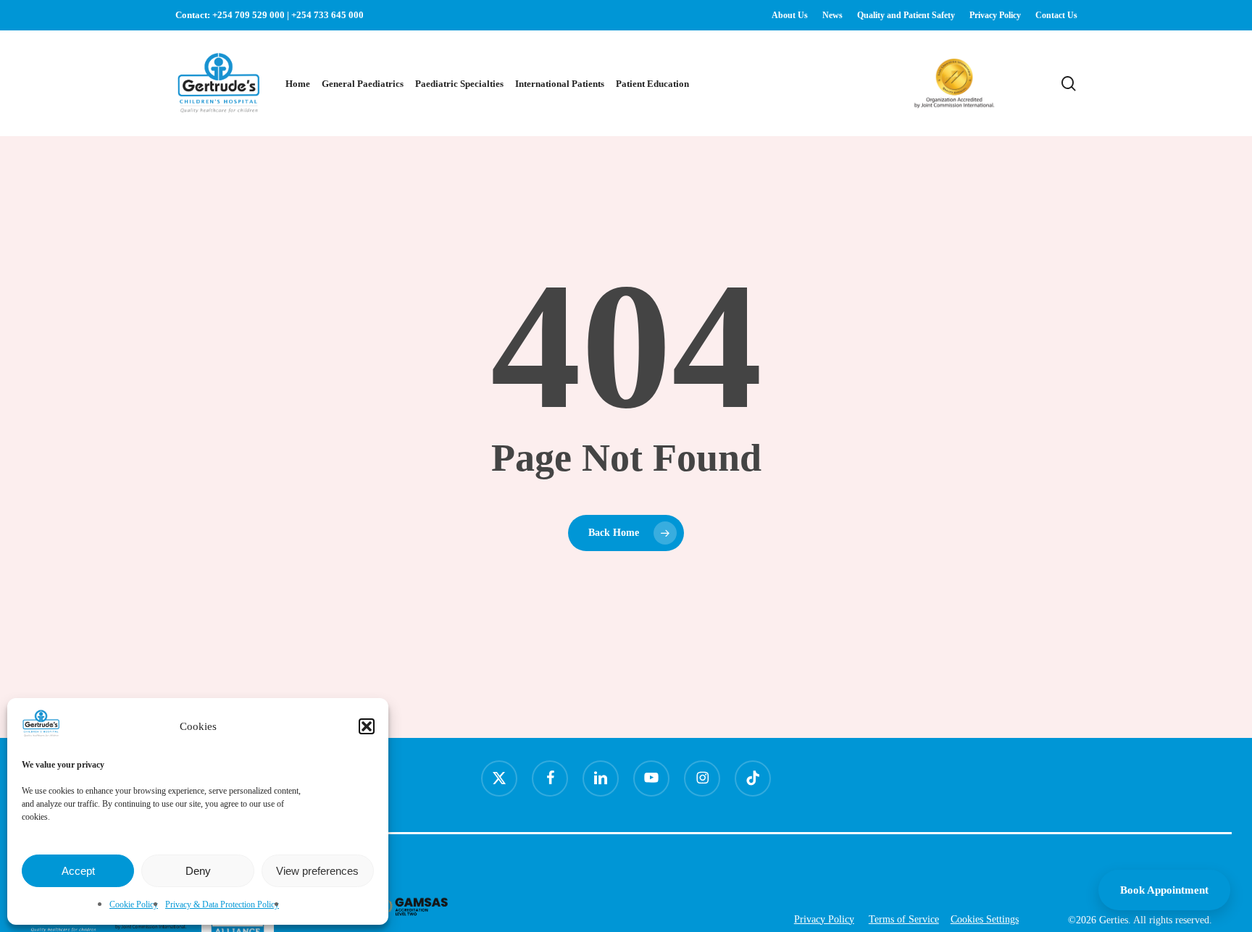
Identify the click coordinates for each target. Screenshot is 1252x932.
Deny (198, 871)
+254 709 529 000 (248, 14)
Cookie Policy (133, 904)
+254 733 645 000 (327, 14)
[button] (366, 726)
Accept (78, 871)
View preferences (317, 871)
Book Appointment (1164, 890)
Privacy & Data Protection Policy (222, 904)
